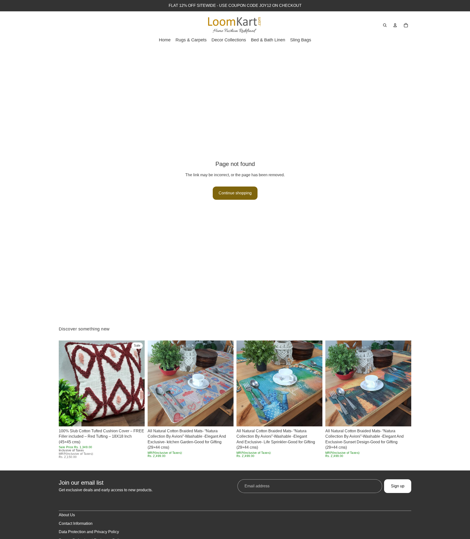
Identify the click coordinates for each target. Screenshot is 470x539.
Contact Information (76, 523)
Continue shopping (235, 193)
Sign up (397, 486)
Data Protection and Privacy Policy (89, 532)
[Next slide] (137, 383)
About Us (67, 515)
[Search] (384, 25)
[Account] (395, 25)
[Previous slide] (66, 383)
